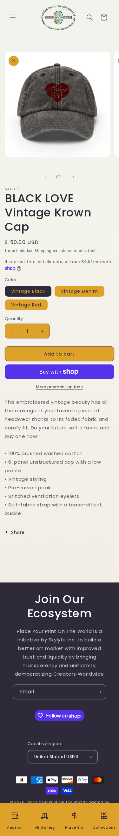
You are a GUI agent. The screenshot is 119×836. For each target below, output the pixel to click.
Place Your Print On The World (56, 802)
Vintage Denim (79, 291)
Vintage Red (26, 305)
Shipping (43, 250)
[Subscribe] (99, 692)
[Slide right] (74, 177)
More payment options (59, 386)
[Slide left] (46, 177)
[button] (13, 17)
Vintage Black (28, 291)
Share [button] (18, 532)
